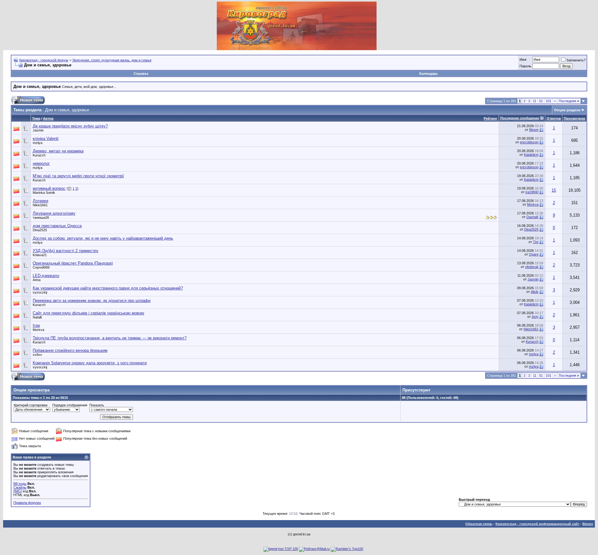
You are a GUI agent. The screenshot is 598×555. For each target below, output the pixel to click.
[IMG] (17, 491)
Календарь (428, 73)
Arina (36, 280)
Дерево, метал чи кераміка (58, 151)
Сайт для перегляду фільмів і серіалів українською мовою (88, 313)
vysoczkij (40, 292)
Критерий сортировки (30, 405)
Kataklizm (531, 154)
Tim (536, 242)
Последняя (569, 101)
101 (548, 101)
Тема (36, 118)
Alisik (535, 292)
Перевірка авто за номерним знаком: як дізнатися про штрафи (91, 300)
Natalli (37, 317)
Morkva (533, 204)
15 (554, 190)
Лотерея (40, 201)
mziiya (37, 143)
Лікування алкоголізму (54, 213)
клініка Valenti (46, 138)
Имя (523, 59)
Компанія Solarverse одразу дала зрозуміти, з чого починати (90, 363)
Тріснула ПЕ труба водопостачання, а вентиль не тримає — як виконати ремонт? (110, 338)
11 (534, 101)
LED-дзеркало (46, 275)
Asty (535, 316)
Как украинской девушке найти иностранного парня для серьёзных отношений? (108, 288)
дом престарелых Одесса (57, 225)
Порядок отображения (69, 405)
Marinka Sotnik (44, 192)
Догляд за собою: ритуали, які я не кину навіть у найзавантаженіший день (103, 238)
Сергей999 (41, 267)
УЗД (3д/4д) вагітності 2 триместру (65, 250)
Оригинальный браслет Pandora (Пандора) (73, 263)
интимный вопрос (49, 188)
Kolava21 (40, 255)
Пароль (525, 66)
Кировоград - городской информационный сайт (537, 524)
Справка (141, 73)
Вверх (587, 524)
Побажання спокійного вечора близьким (70, 350)
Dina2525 (40, 230)
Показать (96, 405)
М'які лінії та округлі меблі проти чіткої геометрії (78, 176)
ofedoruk (532, 267)
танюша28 (41, 217)
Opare (534, 254)
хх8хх (37, 354)
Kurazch (39, 155)
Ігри (36, 325)
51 (541, 101)
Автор (48, 118)
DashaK (532, 217)
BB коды (19, 484)
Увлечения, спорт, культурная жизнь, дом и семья (111, 60)
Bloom (534, 130)
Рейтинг (490, 118)
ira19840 (532, 192)
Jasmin (38, 130)
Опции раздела (567, 110)
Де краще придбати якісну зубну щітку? (70, 126)
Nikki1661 (40, 205)
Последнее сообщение (519, 118)
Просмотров (574, 118)
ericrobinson (529, 142)
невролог (41, 163)
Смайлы (19, 487)
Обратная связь (478, 524)
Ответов (554, 118)
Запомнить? (576, 60)
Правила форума (27, 503)
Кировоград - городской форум (43, 60)
